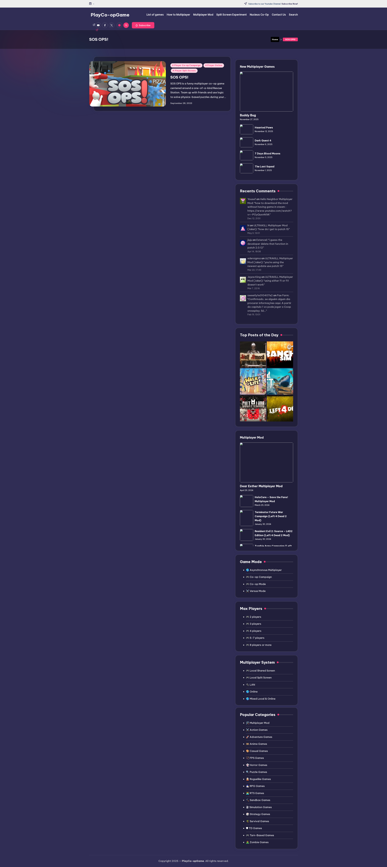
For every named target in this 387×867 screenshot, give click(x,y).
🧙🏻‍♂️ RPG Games (255, 786)
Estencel (261, 240)
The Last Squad (264, 166)
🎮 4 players (253, 631)
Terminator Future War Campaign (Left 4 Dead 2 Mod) (271, 516)
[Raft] (280, 381)
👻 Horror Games (256, 765)
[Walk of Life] (253, 381)
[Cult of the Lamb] (253, 408)
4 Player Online (213, 65)
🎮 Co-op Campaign (259, 577)
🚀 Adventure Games (259, 737)
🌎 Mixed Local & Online (260, 698)
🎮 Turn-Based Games (260, 835)
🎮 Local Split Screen (259, 677)
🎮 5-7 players (255, 637)
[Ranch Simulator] (280, 354)
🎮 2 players (253, 616)
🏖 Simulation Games (259, 807)
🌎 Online (252, 691)
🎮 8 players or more (259, 645)
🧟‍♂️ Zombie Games (257, 842)
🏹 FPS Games (255, 758)
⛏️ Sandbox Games (258, 800)
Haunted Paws (264, 127)
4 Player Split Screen (184, 70)
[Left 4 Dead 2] (280, 408)
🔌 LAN (250, 684)
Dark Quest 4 (263, 140)
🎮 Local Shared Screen (260, 670)
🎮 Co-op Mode (256, 584)
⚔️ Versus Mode (256, 591)
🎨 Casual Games (257, 751)
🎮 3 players (253, 623)
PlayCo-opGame (110, 15)
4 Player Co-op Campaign (186, 65)
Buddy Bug (248, 115)
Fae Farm (283, 295)
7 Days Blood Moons (267, 153)
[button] (143, 25)
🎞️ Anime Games (256, 744)
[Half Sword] (253, 354)
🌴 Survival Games (257, 821)
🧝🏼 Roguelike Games (258, 779)
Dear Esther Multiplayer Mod (261, 486)
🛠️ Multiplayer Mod (257, 723)
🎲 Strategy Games (258, 814)
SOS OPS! (179, 77)
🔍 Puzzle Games (256, 772)
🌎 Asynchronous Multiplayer (264, 570)
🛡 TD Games (254, 828)
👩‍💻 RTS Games (255, 793)
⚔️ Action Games (257, 729)
